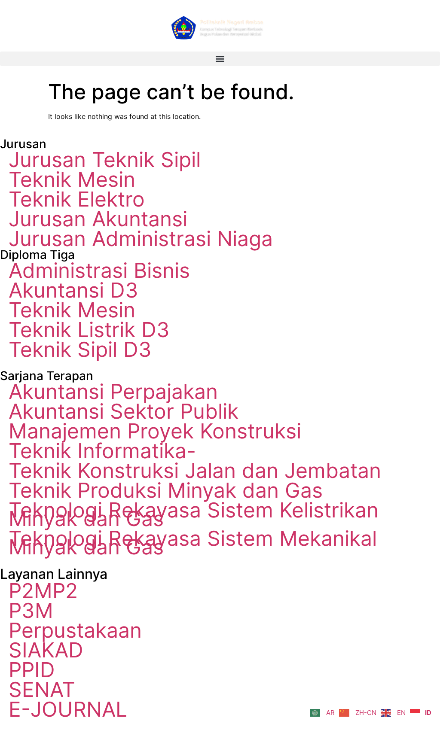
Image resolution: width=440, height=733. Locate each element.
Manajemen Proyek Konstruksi (155, 431)
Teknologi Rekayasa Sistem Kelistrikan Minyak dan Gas (194, 514)
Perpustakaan (75, 630)
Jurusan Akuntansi (98, 219)
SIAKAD (46, 650)
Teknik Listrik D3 (89, 330)
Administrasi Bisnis (99, 270)
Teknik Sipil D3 (80, 349)
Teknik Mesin (72, 179)
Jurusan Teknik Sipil (105, 160)
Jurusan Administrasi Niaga (141, 239)
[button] (220, 59)
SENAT (42, 690)
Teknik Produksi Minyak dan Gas (166, 490)
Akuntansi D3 (73, 290)
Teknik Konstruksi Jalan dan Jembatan (195, 471)
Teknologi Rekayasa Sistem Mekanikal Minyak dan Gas (193, 543)
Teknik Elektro (77, 199)
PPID (32, 670)
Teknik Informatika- (102, 451)
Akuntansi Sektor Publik (123, 411)
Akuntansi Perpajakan (113, 391)
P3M (31, 610)
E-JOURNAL (68, 709)
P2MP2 (43, 591)
